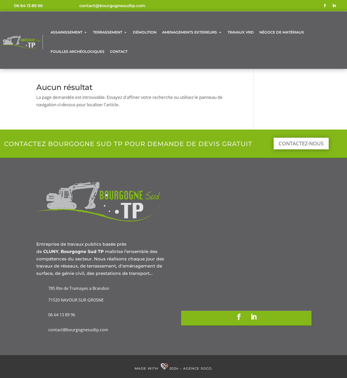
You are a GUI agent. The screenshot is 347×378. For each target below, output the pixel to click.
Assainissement (66, 32)
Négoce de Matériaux (281, 32)
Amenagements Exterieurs (189, 32)
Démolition (144, 32)
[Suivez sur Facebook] (324, 5)
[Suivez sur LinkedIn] (334, 5)
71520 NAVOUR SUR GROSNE (76, 300)
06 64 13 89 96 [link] (28, 5)
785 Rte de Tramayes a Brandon (78, 288)
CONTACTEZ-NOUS (301, 143)
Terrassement (107, 32)
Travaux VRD (241, 32)
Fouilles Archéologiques (77, 51)
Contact (119, 51)
